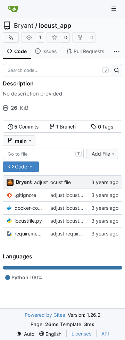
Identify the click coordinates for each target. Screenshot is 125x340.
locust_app (55, 25)
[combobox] (43, 154)
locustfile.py (28, 221)
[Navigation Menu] (115, 8)
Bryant (24, 25)
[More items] (116, 51)
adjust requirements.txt (76, 234)
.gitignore (25, 195)
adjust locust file (52, 182)
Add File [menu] (101, 154)
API (105, 334)
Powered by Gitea (45, 315)
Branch (66, 127)
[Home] (13, 8)
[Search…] (116, 70)
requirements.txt (29, 234)
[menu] (25, 334)
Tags (106, 127)
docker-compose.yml (29, 208)
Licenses (81, 334)
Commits (26, 127)
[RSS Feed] (11, 37)
